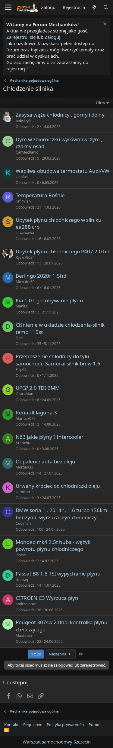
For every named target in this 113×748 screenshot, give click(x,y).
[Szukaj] (106, 7)
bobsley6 (23, 120)
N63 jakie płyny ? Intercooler (49, 436)
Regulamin (32, 724)
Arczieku (23, 442)
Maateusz (24, 635)
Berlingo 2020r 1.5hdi (41, 275)
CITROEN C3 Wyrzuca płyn (47, 597)
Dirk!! (20, 337)
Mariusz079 (26, 418)
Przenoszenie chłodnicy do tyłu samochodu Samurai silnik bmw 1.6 (58, 360)
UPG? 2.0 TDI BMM (38, 387)
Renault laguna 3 (36, 412)
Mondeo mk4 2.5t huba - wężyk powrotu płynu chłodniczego (53, 546)
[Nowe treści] (94, 7)
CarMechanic (27, 152)
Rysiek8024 (25, 257)
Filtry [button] (100, 102)
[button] (8, 7)
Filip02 (21, 369)
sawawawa (25, 232)
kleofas (22, 176)
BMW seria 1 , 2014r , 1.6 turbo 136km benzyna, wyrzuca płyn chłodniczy (61, 514)
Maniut (21, 306)
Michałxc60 (25, 281)
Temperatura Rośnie (40, 195)
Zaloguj (52, 37)
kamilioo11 (25, 491)
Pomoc (95, 724)
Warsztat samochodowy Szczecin (57, 742)
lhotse (21, 554)
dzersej (22, 579)
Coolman (23, 523)
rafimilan (23, 201)
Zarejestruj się (21, 37)
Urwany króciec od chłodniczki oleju (58, 485)
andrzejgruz (26, 603)
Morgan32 (24, 467)
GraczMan (24, 393)
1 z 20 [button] (36, 654)
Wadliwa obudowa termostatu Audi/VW (62, 170)
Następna (58, 654)
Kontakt (11, 724)
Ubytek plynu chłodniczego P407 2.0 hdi (63, 251)
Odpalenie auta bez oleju (45, 461)
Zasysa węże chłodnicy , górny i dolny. (61, 114)
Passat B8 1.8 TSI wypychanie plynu (58, 573)
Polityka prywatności (65, 724)
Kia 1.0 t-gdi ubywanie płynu (49, 300)
